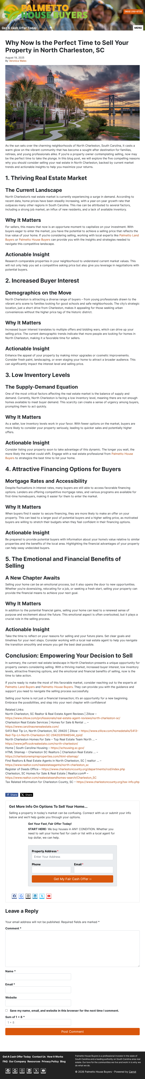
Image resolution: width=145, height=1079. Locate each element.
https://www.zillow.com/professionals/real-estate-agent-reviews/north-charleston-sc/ (62, 718)
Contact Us (39, 1056)
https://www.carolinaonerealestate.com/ (32, 726)
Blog (63, 1061)
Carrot (132, 1071)
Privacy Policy (50, 1061)
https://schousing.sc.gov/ (67, 748)
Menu (138, 27)
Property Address (45, 851)
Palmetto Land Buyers (20, 687)
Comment (13, 928)
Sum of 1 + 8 (15, 1017)
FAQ (5, 1061)
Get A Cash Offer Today (19, 28)
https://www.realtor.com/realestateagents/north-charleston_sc (47, 765)
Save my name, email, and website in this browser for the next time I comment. (64, 1010)
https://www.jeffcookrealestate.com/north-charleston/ (41, 743)
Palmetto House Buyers (34, 239)
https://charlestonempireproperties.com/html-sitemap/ (42, 756)
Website (11, 997)
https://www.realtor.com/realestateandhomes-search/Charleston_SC (51, 777)
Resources (33, 1061)
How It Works (55, 1056)
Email (78, 864)
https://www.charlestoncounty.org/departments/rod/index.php (83, 769)
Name (10, 971)
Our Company (17, 1061)
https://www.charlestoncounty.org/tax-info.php (108, 782)
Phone (36, 864)
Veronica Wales (17, 60)
